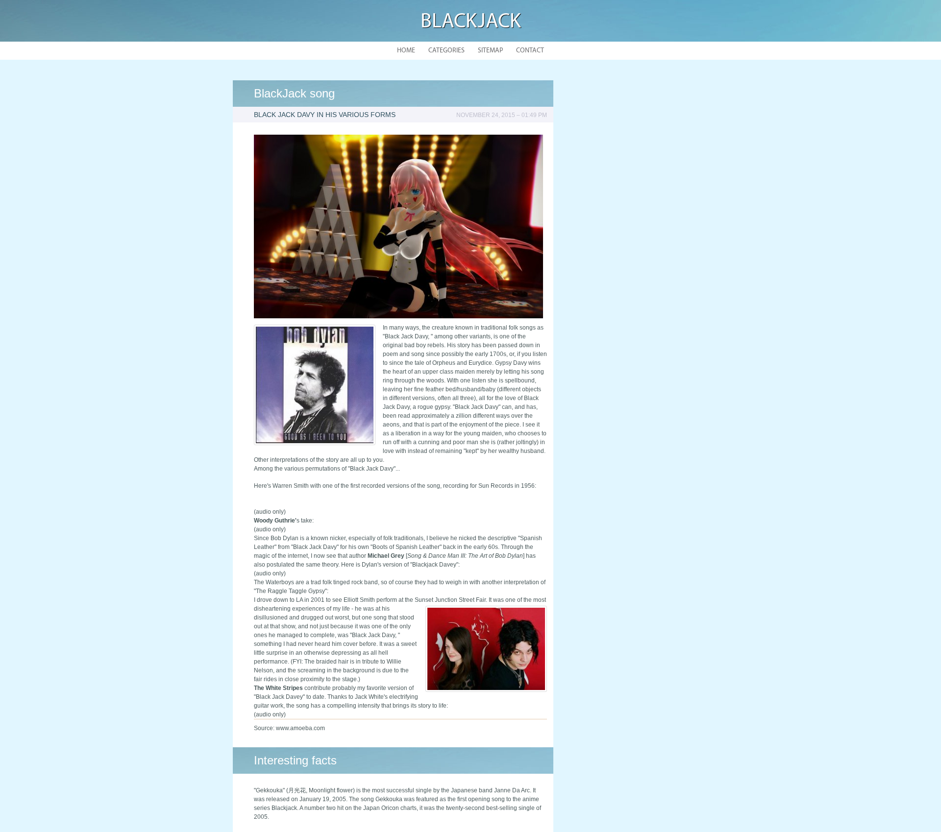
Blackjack (471, 22)
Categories (446, 50)
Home (406, 50)
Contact (530, 50)
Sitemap (490, 50)
